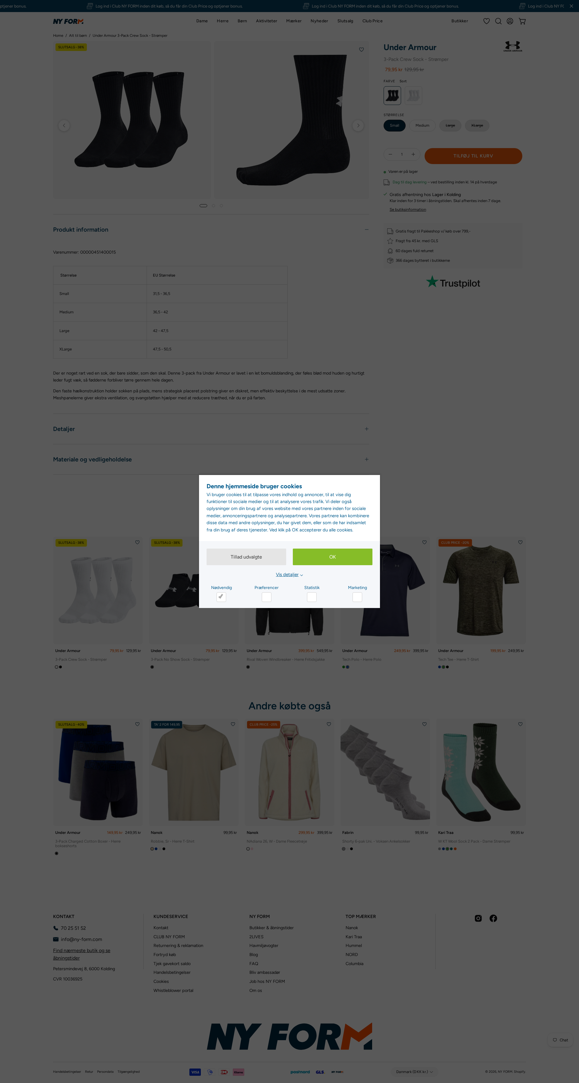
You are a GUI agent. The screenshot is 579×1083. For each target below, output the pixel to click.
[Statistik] (312, 597)
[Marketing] (357, 597)
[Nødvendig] (221, 597)
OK (332, 557)
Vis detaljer (287, 574)
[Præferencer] (266, 597)
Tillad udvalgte (246, 557)
